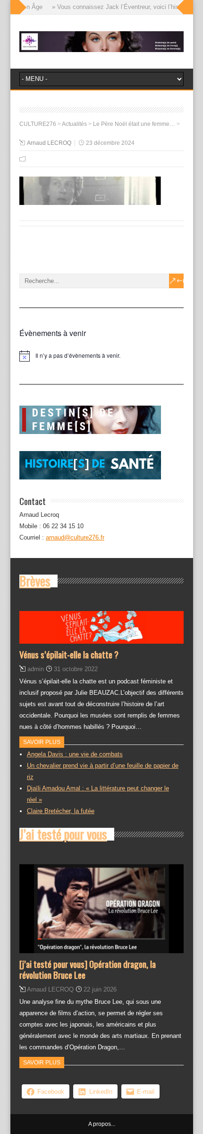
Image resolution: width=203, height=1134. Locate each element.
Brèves (35, 580)
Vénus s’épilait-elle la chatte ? (68, 654)
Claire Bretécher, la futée (60, 811)
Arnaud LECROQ (49, 143)
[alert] (101, 356)
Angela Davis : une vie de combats (75, 754)
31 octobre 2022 (76, 669)
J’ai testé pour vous (63, 833)
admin (35, 669)
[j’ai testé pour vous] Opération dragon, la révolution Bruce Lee (87, 969)
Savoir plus (41, 742)
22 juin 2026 (100, 989)
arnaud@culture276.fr (75, 537)
